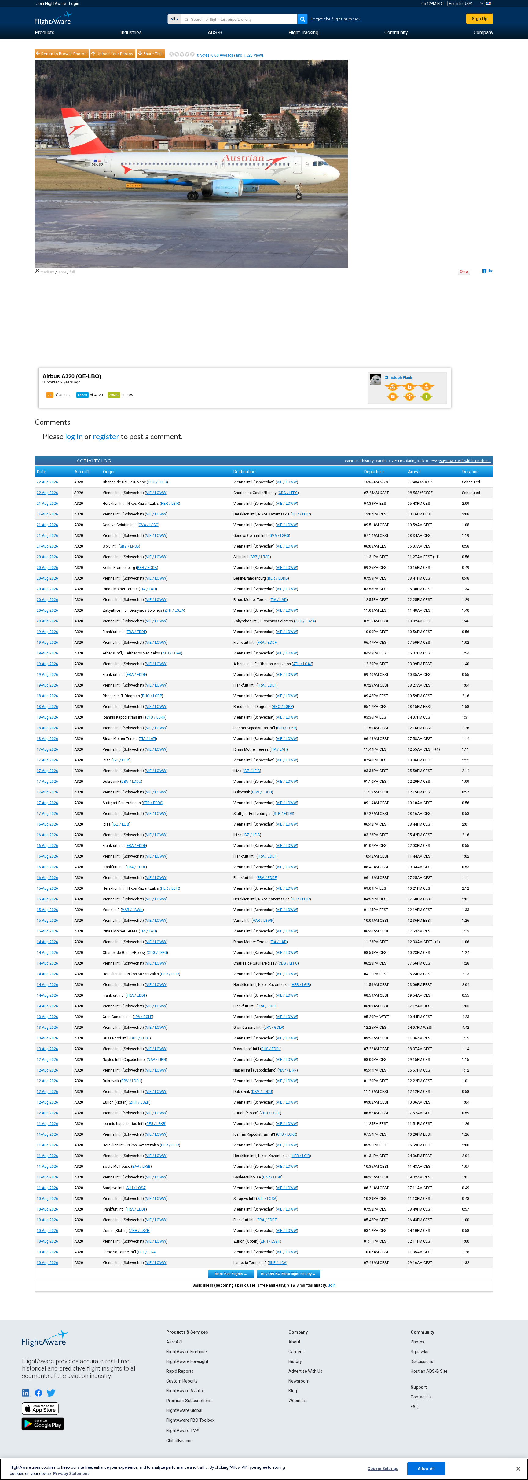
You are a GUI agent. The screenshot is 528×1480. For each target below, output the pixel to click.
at (121, 395)
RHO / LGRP (152, 696)
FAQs (416, 1406)
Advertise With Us (305, 1371)
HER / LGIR (170, 503)
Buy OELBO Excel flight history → (288, 1274)
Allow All (426, 1468)
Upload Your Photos (115, 53)
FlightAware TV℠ (182, 1430)
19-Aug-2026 (47, 632)
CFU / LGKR (155, 717)
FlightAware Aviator (185, 1390)
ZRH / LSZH (139, 1102)
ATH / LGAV (171, 653)
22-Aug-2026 (47, 482)
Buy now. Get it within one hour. (465, 460)
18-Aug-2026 (47, 696)
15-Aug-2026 (47, 888)
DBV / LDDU (131, 781)
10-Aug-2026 (47, 1198)
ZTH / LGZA (174, 610)
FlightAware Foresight (187, 1361)
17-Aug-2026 (47, 749)
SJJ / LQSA (136, 1188)
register (106, 436)
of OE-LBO (60, 395)
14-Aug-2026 (47, 942)
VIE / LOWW (287, 482)
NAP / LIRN (157, 1059)
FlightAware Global (184, 1410)
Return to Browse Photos (63, 53)
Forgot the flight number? (336, 19)
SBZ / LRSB (129, 546)
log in (74, 436)
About (294, 1341)
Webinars (297, 1400)
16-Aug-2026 (47, 824)
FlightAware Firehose (186, 1351)
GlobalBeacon (179, 1440)
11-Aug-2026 (47, 1124)
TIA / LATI (148, 589)
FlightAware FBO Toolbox (190, 1420)
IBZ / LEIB (121, 760)
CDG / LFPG (157, 482)
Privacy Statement (71, 1473)
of (90, 395)
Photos (417, 1341)
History (295, 1361)
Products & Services (187, 1332)
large (62, 272)
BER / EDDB (147, 568)
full (72, 272)
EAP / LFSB (141, 1166)
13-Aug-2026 (47, 1017)
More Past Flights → (231, 1274)
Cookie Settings (383, 1468)
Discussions (422, 1361)
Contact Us (421, 1396)
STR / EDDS (152, 803)
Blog (292, 1390)
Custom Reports (182, 1381)
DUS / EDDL (140, 1038)
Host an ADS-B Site (429, 1371)
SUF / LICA (147, 1252)
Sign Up (479, 18)
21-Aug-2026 (47, 503)
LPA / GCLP (143, 1017)
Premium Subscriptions (188, 1400)
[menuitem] (44, 32)
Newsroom (299, 1381)
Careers (296, 1351)
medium (47, 272)
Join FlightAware (51, 3)
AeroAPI (174, 1341)
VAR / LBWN (132, 910)
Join (332, 1285)
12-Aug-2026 (47, 1059)
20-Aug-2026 (47, 557)
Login (74, 3)
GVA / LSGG (148, 525)
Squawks (419, 1351)
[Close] (518, 1468)
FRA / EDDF (136, 632)
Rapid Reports (179, 1371)
